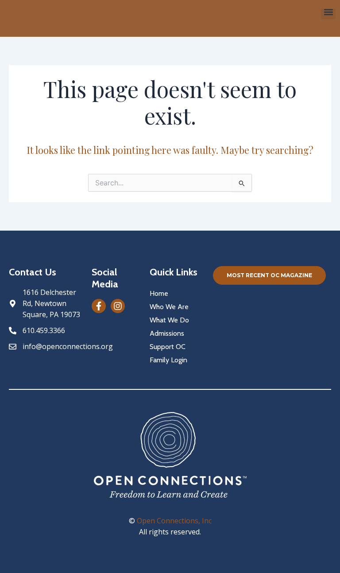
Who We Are (169, 306)
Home (159, 293)
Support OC (167, 346)
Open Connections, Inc (174, 521)
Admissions (167, 333)
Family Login (168, 360)
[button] (328, 11)
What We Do (169, 320)
